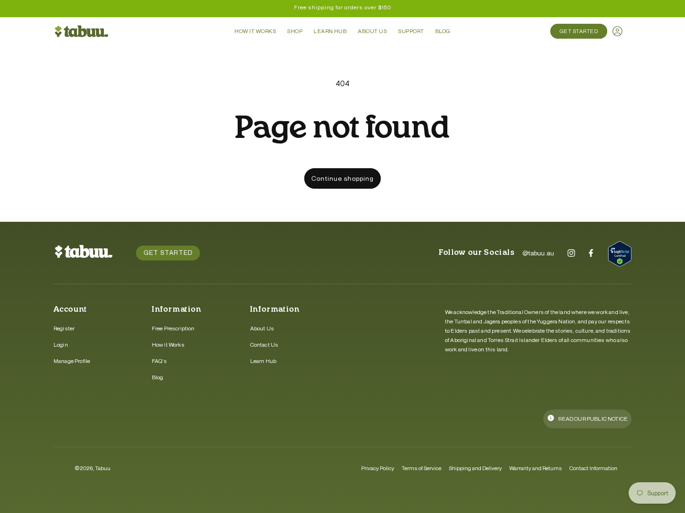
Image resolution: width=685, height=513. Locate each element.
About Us (262, 328)
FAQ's (159, 360)
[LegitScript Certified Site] (619, 255)
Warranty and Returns (535, 468)
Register (64, 328)
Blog (158, 377)
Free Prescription (173, 328)
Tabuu (102, 468)
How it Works (168, 344)
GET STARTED (168, 252)
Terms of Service (421, 468)
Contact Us (264, 344)
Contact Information (593, 468)
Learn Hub (263, 360)
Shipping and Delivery (475, 468)
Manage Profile (72, 360)
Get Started (579, 30)
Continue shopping (342, 178)
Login (61, 344)
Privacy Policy (377, 468)
